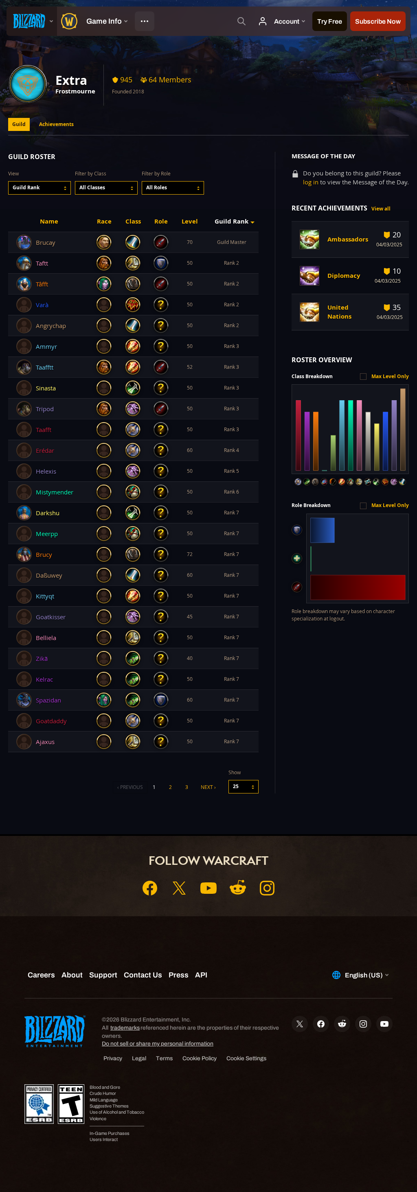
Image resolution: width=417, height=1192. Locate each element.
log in (310, 182)
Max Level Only (390, 376)
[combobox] (39, 188)
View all (381, 208)
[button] (39, 188)
